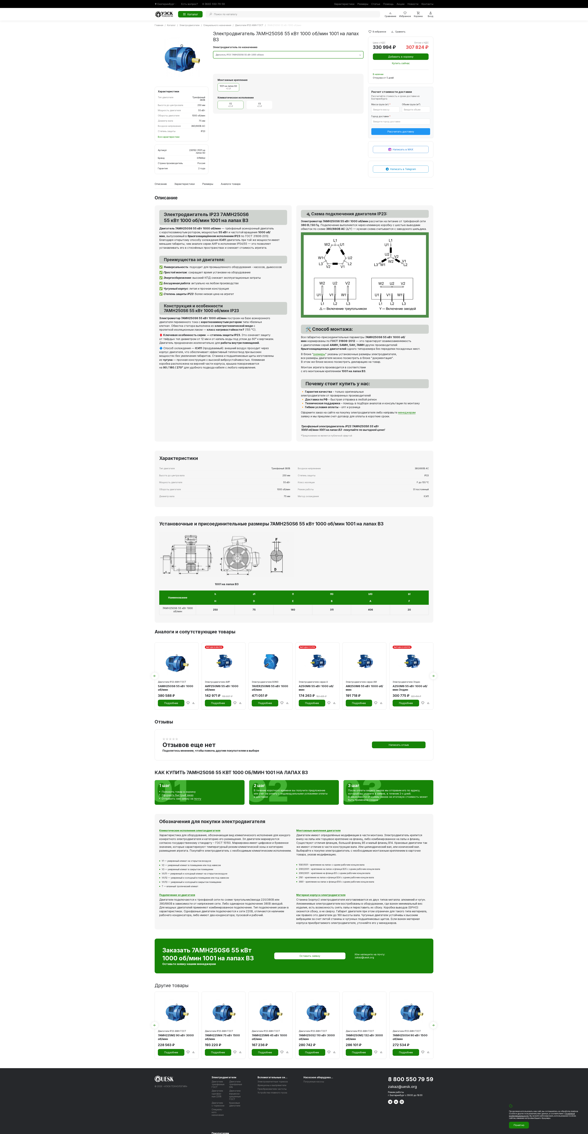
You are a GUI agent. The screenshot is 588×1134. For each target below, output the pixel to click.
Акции (400, 4)
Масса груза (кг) (380, 104)
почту (197, 798)
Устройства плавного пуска (272, 1092)
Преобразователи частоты (272, 1089)
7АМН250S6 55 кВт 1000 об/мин (177, 610)
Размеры (362, 4)
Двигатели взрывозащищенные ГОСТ (235, 1094)
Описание (161, 184)
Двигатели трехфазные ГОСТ (218, 1084)
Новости (412, 4)
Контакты (427, 4)
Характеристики (344, 4)
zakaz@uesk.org (364, 957)
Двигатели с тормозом (218, 1104)
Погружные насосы (313, 1081)
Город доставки (380, 116)
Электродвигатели (224, 1077)
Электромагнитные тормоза (273, 1081)
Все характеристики (168, 137)
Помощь (388, 4)
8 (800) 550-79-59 (213, 4)
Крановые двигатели (234, 1104)
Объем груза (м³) (411, 104)
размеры (319, 354)
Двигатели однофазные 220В (217, 1093)
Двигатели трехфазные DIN (235, 1084)
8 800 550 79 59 (410, 1079)
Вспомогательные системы (273, 1077)
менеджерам (407, 412)
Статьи (375, 4)
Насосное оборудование (318, 1077)
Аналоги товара (230, 184)
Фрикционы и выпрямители (272, 1085)
